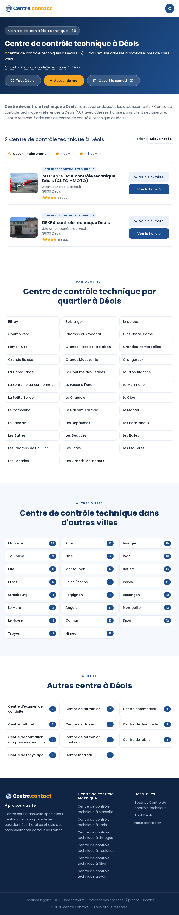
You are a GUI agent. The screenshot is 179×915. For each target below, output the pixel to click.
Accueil (10, 67)
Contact (147, 900)
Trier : (141, 138)
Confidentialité (73, 900)
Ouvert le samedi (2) (116, 80)
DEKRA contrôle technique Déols (76, 222)
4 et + (65, 153)
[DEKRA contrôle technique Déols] (24, 227)
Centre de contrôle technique (43, 67)
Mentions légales (39, 900)
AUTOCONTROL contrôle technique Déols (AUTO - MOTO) (78, 178)
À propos (132, 900)
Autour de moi (66, 80)
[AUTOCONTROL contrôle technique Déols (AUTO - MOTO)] (24, 183)
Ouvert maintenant (29, 153)
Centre (32, 8)
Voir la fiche (147, 189)
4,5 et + (90, 153)
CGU (57, 900)
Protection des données (105, 900)
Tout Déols (25, 80)
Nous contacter (147, 822)
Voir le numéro (151, 176)
